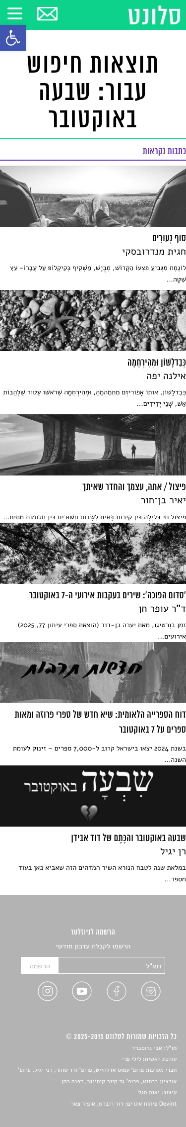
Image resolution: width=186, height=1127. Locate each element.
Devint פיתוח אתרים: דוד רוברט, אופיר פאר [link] (124, 1104)
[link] (13, 38)
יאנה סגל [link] (149, 1093)
